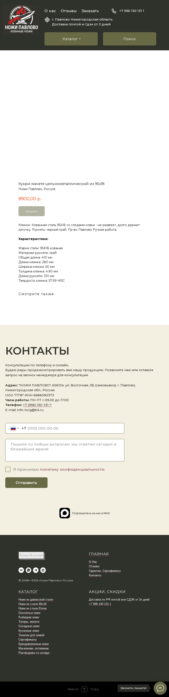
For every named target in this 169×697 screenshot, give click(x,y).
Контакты (95, 575)
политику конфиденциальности (72, 469)
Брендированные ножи (33, 644)
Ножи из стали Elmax (32, 608)
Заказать (90, 11)
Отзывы (69, 11)
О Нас (93, 561)
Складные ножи (28, 626)
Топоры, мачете (28, 621)
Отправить (26, 482)
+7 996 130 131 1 (131, 11)
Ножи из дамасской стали (35, 599)
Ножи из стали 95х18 (32, 604)
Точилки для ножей (31, 635)
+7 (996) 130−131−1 (37, 405)
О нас (50, 11)
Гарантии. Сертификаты (105, 570)
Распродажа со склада (33, 652)
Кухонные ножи (28, 630)
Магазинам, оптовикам (33, 648)
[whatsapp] (28, 570)
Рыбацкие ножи (28, 617)
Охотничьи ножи (29, 612)
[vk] (21, 570)
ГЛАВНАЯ (99, 554)
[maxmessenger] (43, 570)
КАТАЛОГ (28, 591)
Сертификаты (27, 639)
